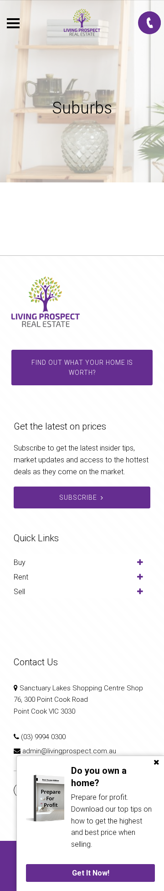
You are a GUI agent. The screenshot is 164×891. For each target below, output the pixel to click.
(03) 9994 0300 (43, 737)
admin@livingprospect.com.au (69, 751)
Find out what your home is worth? (82, 367)
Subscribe (78, 497)
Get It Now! (90, 873)
